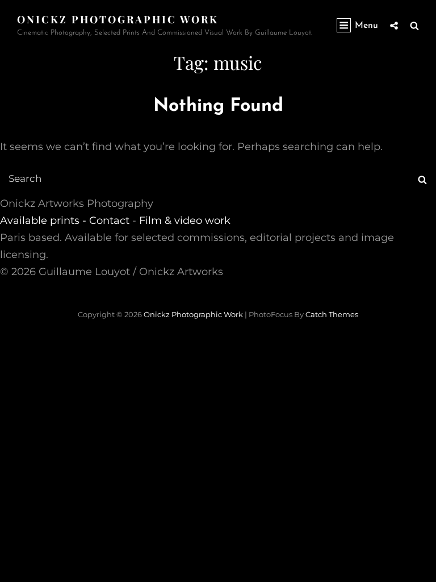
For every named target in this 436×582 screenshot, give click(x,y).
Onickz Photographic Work (118, 19)
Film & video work (184, 220)
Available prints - (44, 220)
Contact (109, 220)
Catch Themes (331, 314)
